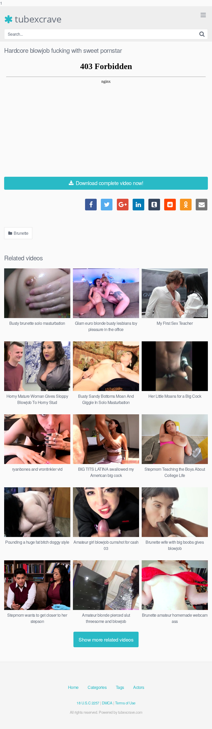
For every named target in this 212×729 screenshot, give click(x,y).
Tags (120, 687)
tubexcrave (37, 19)
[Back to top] (198, 714)
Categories (97, 687)
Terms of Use (125, 702)
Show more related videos (106, 639)
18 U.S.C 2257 (88, 702)
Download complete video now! (108, 183)
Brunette (20, 233)
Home (73, 687)
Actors (138, 687)
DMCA (107, 702)
